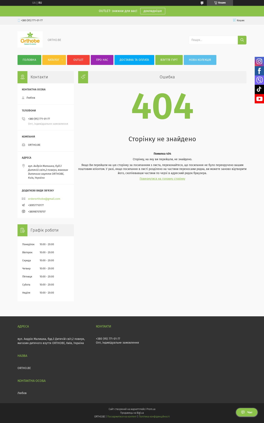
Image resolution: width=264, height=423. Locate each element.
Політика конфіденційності (154, 417)
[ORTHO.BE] (30, 46)
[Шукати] (242, 40)
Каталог (54, 60)
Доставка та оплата (134, 60)
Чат (249, 412)
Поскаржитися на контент (121, 417)
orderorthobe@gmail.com (44, 199)
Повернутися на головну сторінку (162, 178)
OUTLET (78, 60)
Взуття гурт (169, 60)
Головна (29, 60)
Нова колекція (200, 60)
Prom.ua (150, 409)
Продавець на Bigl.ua (132, 413)
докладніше (153, 11)
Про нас (102, 60)
